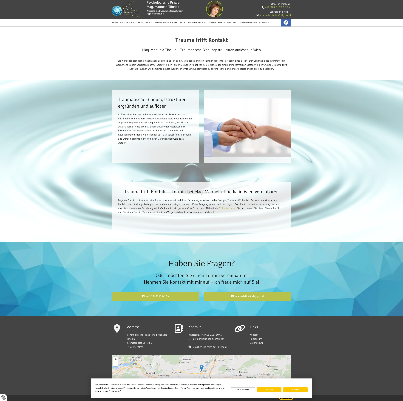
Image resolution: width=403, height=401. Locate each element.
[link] (170, 23)
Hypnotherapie (196, 22)
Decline (269, 390)
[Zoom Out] (115, 364)
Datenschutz (256, 342)
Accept (295, 390)
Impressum (256, 338)
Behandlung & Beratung (168, 22)
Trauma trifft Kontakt (220, 22)
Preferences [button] (115, 391)
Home (115, 22)
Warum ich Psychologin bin (136, 22)
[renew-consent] (3, 397)
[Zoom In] (115, 359)
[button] (155, 296)
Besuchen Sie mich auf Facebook (207, 346)
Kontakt (264, 22)
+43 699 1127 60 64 (277, 7)
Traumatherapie (247, 22)
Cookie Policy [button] (180, 388)
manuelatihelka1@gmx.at (275, 15)
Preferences (243, 390)
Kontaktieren (229, 208)
